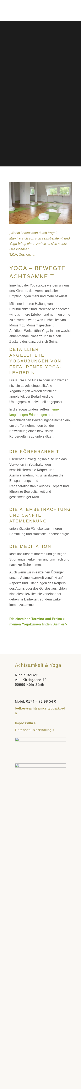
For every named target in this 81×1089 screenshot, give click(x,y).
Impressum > (27, 723)
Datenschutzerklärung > (35, 730)
